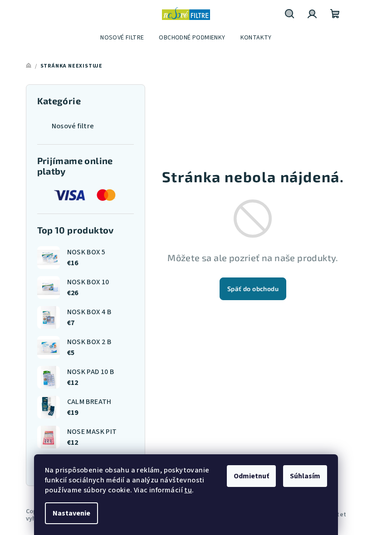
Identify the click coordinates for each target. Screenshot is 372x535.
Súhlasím (305, 476)
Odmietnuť (251, 476)
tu (188, 490)
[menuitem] (122, 37)
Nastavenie (71, 513)
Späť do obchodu (253, 288)
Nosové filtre (73, 126)
